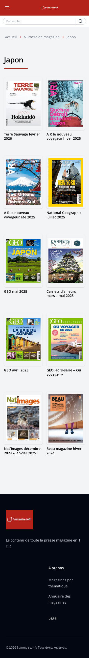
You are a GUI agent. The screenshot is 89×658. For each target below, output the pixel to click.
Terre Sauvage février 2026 (22, 136)
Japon (71, 37)
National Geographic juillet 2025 (63, 214)
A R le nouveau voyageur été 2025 (19, 214)
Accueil (11, 37)
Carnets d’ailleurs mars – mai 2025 (61, 293)
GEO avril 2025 (16, 370)
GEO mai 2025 (15, 291)
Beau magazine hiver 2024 (64, 450)
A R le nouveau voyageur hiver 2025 (63, 136)
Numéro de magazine (42, 37)
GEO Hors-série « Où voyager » (63, 372)
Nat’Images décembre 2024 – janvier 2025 (22, 450)
